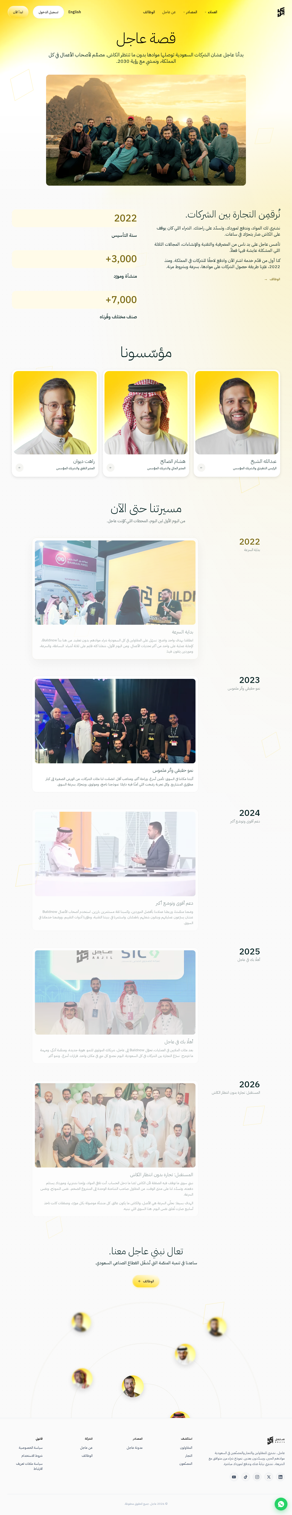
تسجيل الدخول (48, 12)
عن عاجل (169, 12)
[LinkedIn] (280, 1477)
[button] (237, 423)
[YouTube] (234, 1477)
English (74, 12)
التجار (188, 1455)
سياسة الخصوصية (31, 1447)
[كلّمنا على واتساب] (281, 1504)
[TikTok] (245, 1477)
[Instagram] (257, 1477)
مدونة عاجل (135, 1447)
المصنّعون (185, 1463)
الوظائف (149, 12)
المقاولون (186, 1447)
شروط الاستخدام (32, 1455)
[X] (268, 1477)
